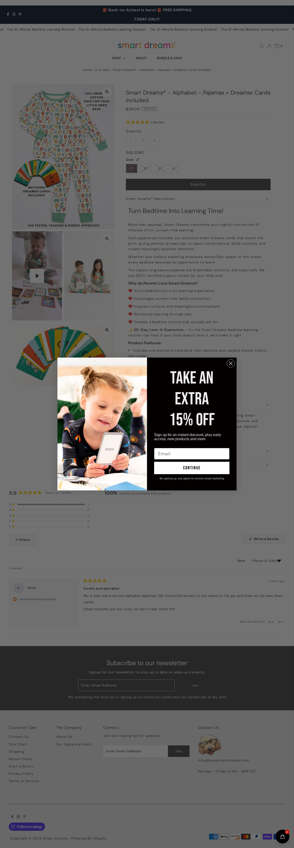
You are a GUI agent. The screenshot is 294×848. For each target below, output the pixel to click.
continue (192, 468)
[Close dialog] (231, 363)
